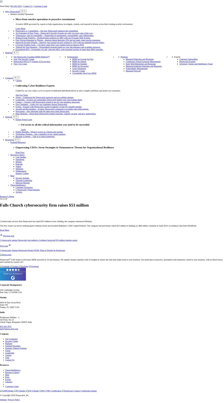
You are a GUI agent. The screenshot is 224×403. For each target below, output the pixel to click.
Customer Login (40, 6)
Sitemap (3, 400)
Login (23, 129)
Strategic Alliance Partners (16, 348)
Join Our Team (22, 95)
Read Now (20, 152)
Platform (8, 344)
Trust (7, 358)
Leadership (9, 353)
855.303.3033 (16, 6)
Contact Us (27, 6)
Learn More (20, 28)
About (7, 351)
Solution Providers (12, 346)
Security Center (11, 341)
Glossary (8, 382)
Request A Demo (7, 196)
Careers (8, 355)
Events (8, 379)
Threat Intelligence (12, 370)
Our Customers (11, 339)
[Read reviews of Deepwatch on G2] (13, 280)
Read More (4, 230)
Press (7, 377)
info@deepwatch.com (9, 329)
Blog (7, 375)
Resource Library (12, 372)
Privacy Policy (14, 400)
